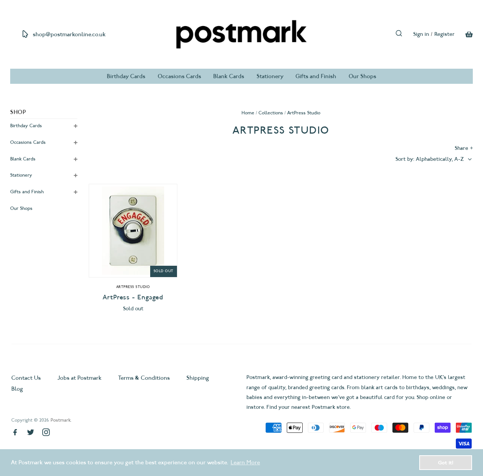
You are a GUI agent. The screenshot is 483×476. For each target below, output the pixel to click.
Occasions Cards (179, 76)
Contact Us (26, 377)
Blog (17, 388)
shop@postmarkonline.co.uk (69, 34)
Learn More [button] (245, 462)
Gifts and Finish (315, 76)
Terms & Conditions (144, 377)
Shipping (197, 377)
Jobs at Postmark (79, 377)
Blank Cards (228, 76)
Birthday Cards (126, 76)
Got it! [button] (445, 462)
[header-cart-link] (464, 34)
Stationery (270, 76)
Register (444, 34)
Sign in (421, 34)
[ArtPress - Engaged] (133, 230)
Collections (270, 113)
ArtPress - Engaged (133, 297)
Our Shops (362, 76)
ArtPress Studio (133, 287)
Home (248, 113)
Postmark (61, 420)
